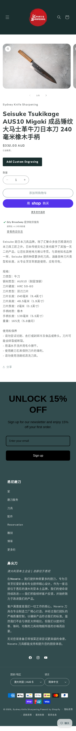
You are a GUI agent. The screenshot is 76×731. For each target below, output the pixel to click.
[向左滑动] (30, 95)
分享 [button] (9, 367)
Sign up (38, 455)
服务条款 (40, 714)
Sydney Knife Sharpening (26, 709)
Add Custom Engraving (22, 162)
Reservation (15, 524)
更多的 (11, 549)
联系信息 (52, 714)
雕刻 (10, 533)
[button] (7, 17)
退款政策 (27, 714)
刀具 (10, 508)
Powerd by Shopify (50, 709)
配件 (10, 516)
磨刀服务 (12, 500)
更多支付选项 (38, 212)
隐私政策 (68, 709)
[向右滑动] (46, 95)
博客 (10, 541)
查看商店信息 (15, 231)
